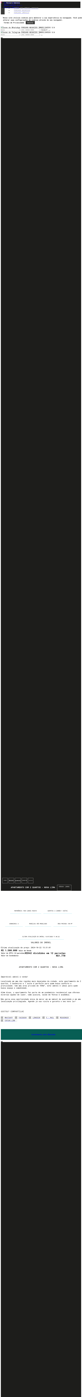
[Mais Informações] (18, 880)
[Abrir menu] (2, 16)
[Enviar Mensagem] (41, 35)
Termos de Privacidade (14, 23)
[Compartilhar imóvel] (2, 37)
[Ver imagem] (41, 39)
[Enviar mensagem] (49, 30)
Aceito (30, 23)
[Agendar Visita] (30, 880)
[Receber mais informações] (18, 880)
